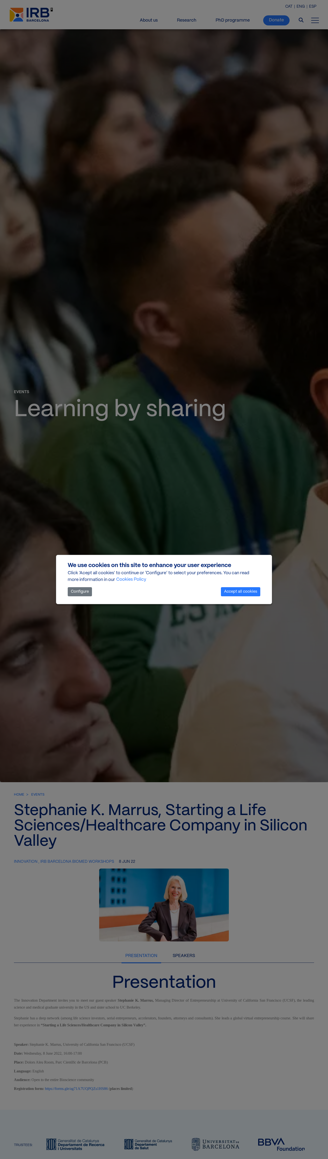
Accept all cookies (240, 591)
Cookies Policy (131, 580)
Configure (80, 591)
